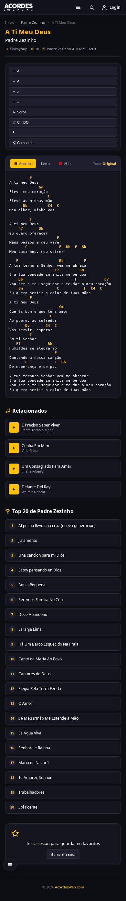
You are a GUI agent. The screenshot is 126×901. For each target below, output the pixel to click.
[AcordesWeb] (22, 7)
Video (68, 164)
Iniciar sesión (65, 854)
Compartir (25, 143)
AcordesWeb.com (69, 887)
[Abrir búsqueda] (92, 7)
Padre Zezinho (33, 22)
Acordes (25, 164)
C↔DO (23, 122)
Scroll (21, 112)
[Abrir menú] (78, 7)
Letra (45, 163)
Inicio (10, 22)
